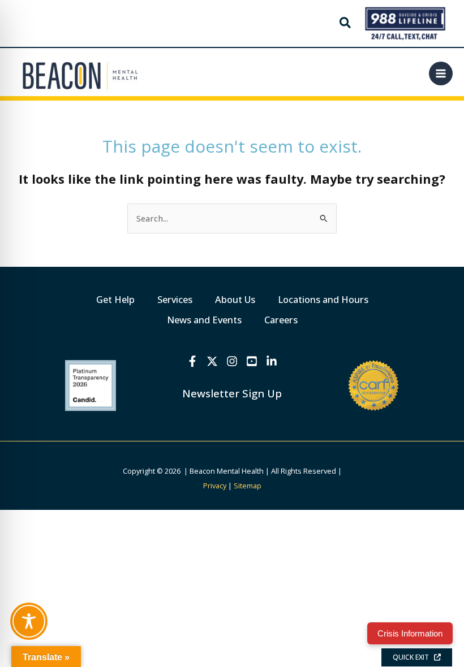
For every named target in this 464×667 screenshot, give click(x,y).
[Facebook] (192, 361)
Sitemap (247, 485)
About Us (235, 299)
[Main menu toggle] (441, 73)
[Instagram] (232, 361)
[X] (212, 361)
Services (174, 299)
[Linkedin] (271, 361)
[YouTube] (251, 361)
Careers (281, 319)
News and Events (204, 319)
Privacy (214, 485)
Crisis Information (409, 633)
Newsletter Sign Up (232, 393)
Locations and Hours (323, 299)
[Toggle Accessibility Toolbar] (28, 621)
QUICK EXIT (413, 657)
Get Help (115, 299)
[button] (346, 23)
